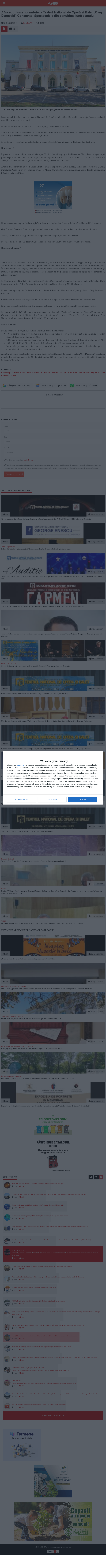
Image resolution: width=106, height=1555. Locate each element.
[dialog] (53, 778)
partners (20, 765)
